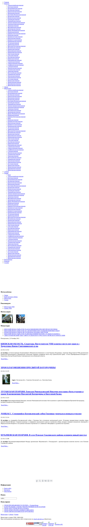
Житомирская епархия (14, 27)
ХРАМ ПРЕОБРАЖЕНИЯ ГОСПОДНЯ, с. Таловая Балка (21, 505)
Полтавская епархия (14, 57)
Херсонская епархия (14, 76)
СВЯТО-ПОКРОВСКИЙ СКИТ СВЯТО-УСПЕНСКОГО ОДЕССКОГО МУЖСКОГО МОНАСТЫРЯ (34, 335)
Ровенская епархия (13, 58)
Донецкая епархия (13, 25)
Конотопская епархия (14, 38)
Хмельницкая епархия (14, 77)
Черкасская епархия (13, 80)
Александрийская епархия (15, 5)
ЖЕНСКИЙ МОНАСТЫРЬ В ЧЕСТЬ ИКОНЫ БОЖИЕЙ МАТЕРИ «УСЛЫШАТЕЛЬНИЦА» (32, 334)
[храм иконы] (20, 322)
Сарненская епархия (14, 62)
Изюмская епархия (13, 32)
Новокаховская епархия (15, 52)
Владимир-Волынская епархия (17, 14)
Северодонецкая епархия (15, 63)
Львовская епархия (13, 44)
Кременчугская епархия (15, 40)
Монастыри (4, 514)
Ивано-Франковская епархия (16, 30)
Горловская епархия (13, 19)
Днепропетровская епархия (16, 24)
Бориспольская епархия (15, 11)
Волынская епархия (13, 16)
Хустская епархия (13, 79)
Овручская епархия (13, 54)
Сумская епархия (13, 66)
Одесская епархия (13, 55)
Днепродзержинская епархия (16, 22)
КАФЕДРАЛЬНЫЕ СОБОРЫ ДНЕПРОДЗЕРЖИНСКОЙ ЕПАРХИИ (24, 507)
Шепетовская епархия (14, 85)
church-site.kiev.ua (38, 519)
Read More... (4, 359)
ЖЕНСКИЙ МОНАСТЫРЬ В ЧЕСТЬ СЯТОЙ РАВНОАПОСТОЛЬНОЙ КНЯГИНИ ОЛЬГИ (32, 330)
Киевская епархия (13, 35)
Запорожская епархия (14, 29)
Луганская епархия (13, 43)
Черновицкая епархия (14, 84)
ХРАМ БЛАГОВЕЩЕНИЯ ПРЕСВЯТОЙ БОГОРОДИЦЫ (28, 367)
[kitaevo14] (7, 322)
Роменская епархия (13, 233)
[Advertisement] (44, 277)
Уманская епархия (13, 71)
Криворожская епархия (14, 41)
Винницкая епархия (14, 13)
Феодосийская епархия (14, 73)
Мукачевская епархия (14, 47)
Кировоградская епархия (15, 36)
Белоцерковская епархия (15, 8)
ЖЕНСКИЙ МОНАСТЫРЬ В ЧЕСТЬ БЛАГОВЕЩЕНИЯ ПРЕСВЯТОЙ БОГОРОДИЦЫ (30, 329)
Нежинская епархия (13, 49)
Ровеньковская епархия (14, 60)
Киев (9, 118)
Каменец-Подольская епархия (16, 33)
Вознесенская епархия (14, 18)
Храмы (16, 514)
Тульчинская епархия (14, 69)
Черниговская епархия (14, 82)
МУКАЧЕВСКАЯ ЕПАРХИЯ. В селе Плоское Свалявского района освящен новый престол (44, 435)
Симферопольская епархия (16, 65)
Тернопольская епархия (15, 68)
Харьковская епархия (14, 74)
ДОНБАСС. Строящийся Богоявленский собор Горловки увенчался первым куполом (41, 413)
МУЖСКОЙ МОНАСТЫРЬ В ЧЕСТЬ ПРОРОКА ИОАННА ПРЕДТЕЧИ (26, 332)
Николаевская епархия (14, 51)
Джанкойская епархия (14, 21)
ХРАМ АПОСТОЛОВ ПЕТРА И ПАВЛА (16, 508)
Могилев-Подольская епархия (16, 46)
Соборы (11, 514)
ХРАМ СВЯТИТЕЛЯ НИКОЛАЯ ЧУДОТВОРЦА (19, 511)
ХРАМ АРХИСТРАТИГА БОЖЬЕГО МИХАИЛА (19, 510)
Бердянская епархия (13, 10)
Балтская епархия (13, 7)
